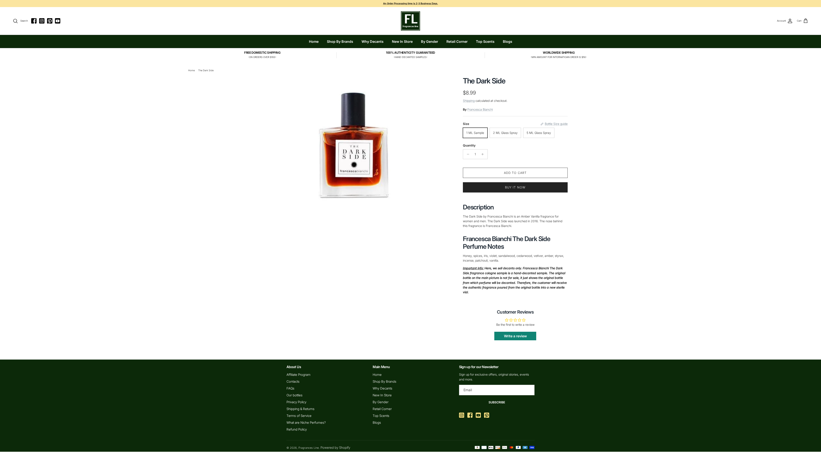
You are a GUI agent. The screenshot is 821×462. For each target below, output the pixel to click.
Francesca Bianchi (480, 109)
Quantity (469, 145)
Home (314, 41)
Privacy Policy (296, 402)
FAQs (290, 388)
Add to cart (515, 173)
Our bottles (294, 395)
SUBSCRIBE (497, 402)
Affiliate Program (298, 375)
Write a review (515, 336)
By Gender (429, 41)
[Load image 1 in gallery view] (353, 139)
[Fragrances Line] (410, 21)
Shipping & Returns (300, 409)
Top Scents (485, 41)
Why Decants (373, 41)
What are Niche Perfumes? (306, 423)
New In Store (402, 41)
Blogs (507, 41)
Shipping (469, 100)
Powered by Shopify (335, 448)
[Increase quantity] (483, 154)
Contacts (293, 381)
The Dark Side (206, 70)
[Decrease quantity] (467, 154)
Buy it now (515, 187)
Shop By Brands (340, 41)
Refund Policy (296, 429)
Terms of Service (299, 416)
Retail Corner (457, 41)
